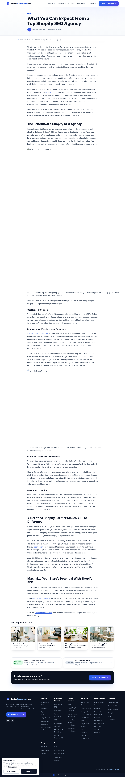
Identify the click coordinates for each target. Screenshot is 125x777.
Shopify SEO (45, 708)
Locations (71, 3)
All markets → (112, 720)
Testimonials (58, 757)
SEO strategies (51, 92)
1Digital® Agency (114, 769)
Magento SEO (45, 718)
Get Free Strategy (107, 3)
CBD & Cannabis (86, 708)
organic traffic (38, 547)
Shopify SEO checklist (43, 613)
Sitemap (56, 760)
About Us (44, 746)
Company (91, 3)
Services (50, 3)
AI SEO (70, 704)
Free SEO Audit (59, 750)
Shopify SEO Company (41, 598)
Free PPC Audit (59, 753)
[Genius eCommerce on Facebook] (8, 720)
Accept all (29, 771)
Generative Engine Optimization (71, 722)
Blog (55, 746)
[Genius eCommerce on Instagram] (12, 720)
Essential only (11, 771)
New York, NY (112, 706)
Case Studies (45, 750)
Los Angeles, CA (113, 709)
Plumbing (97, 708)
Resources (80, 3)
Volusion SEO (45, 721)
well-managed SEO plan (38, 333)
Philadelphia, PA (113, 702)
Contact (43, 753)
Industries (61, 3)
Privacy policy (12, 767)
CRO (55, 720)
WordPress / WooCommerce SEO (46, 727)
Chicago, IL (111, 713)
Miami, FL (111, 716)
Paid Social (57, 710)
